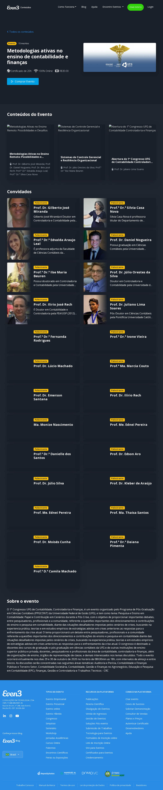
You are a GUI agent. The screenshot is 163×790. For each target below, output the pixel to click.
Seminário (51, 728)
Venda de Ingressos (96, 713)
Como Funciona (66, 6)
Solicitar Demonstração (138, 708)
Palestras (51, 747)
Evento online (53, 708)
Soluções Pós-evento (97, 723)
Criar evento (135, 7)
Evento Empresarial (56, 699)
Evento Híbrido (54, 713)
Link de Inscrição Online (98, 742)
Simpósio (51, 723)
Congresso (51, 718)
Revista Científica (95, 704)
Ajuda (94, 6)
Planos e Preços (134, 718)
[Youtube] (17, 715)
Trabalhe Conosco (25, 785)
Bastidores (141, 785)
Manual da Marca (47, 785)
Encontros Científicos (57, 752)
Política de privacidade (120, 785)
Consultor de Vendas (137, 713)
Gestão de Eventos (96, 718)
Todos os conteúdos (21, 31)
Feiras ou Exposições (57, 757)
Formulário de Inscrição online (101, 737)
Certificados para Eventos (99, 752)
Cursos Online (53, 742)
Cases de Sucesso (135, 704)
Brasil (13, 754)
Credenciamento (94, 757)
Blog (83, 6)
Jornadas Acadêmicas (57, 737)
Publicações (92, 699)
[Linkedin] (4, 715)
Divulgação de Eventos (98, 708)
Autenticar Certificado (137, 723)
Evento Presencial (55, 704)
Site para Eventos (95, 747)
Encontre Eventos (112, 6)
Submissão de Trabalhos (99, 728)
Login (150, 6)
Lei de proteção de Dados (92, 785)
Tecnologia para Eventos (99, 733)
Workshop (51, 733)
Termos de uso (67, 785)
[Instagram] (11, 715)
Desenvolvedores (135, 728)
